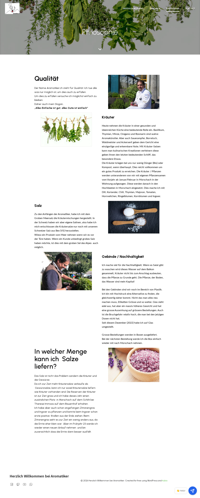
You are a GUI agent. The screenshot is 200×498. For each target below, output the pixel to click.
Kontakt (190, 8)
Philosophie (172, 8)
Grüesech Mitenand (133, 8)
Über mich (155, 8)
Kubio (165, 480)
